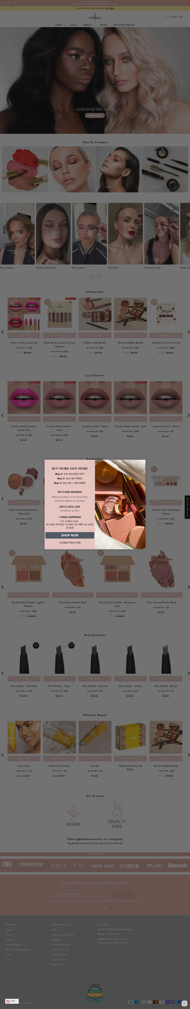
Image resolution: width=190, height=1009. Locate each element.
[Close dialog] (143, 462)
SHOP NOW (69, 535)
